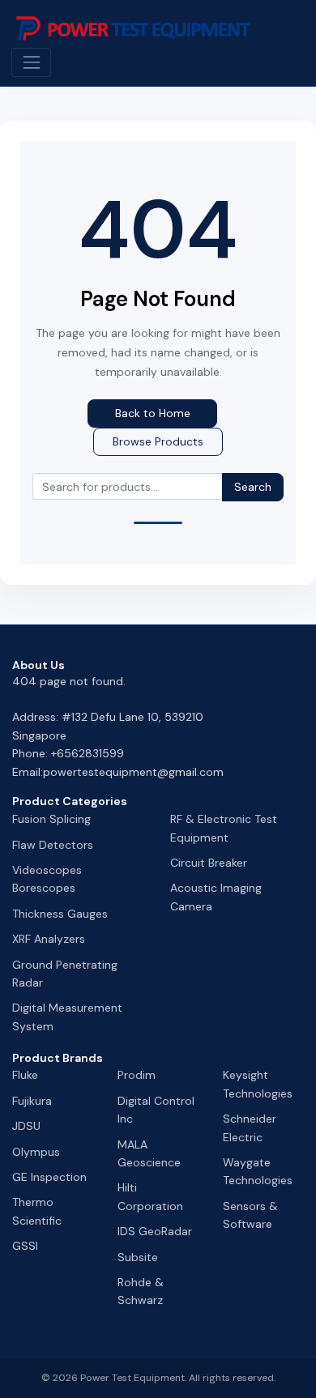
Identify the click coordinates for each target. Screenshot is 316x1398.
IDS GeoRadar (154, 1231)
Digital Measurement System (67, 1016)
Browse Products (158, 441)
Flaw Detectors (52, 845)
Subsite (137, 1257)
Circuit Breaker (208, 862)
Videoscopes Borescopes (47, 879)
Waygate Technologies (258, 1171)
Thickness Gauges (60, 913)
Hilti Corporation (150, 1196)
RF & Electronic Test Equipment (223, 828)
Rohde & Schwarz (140, 1291)
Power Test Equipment (132, 1377)
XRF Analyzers (48, 938)
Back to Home (152, 413)
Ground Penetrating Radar (64, 973)
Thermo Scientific (37, 1211)
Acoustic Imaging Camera (216, 896)
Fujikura (32, 1100)
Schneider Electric (249, 1127)
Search (252, 486)
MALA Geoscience (149, 1153)
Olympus (36, 1151)
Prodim (136, 1075)
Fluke (25, 1075)
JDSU (26, 1126)
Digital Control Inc (155, 1109)
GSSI (25, 1245)
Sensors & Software (250, 1215)
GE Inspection (49, 1177)
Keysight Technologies (258, 1084)
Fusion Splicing (51, 819)
